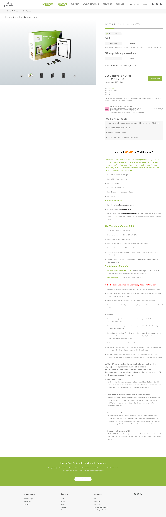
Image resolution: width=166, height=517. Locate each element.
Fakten (63, 498)
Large (132, 43)
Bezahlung (27, 501)
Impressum (97, 501)
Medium (113, 43)
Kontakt (63, 501)
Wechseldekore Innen (115, 271)
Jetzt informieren (83, 479)
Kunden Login (28, 498)
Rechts (133, 58)
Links (113, 58)
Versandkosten (111, 88)
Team (63, 504)
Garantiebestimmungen (101, 507)
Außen (129, 271)
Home (9, 11)
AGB (95, 498)
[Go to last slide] (21, 76)
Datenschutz (97, 504)
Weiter (153, 78)
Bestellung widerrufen (100, 510)
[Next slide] (74, 76)
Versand (26, 504)
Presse (63, 510)
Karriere (63, 507)
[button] (75, 4)
